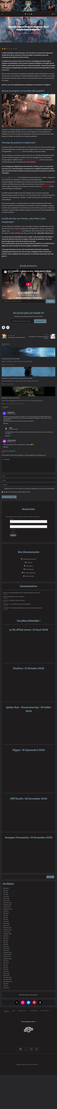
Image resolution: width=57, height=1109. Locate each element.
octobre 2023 (6, 956)
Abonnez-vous (40, 321)
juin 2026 (5, 890)
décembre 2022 (7, 977)
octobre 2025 (6, 906)
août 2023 (5, 960)
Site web (5, 484)
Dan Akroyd (14, 177)
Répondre (5, 423)
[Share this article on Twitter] (8, 327)
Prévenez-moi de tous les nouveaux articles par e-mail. (17, 492)
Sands (20, 33)
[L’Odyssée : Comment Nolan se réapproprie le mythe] (28, 371)
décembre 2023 (7, 952)
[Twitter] (27, 14)
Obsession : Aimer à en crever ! (11, 398)
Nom (4, 476)
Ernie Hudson (48, 184)
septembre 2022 (7, 981)
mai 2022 (5, 985)
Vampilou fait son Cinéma (29, 559)
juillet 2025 (6, 913)
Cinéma (13, 529)
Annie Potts (45, 186)
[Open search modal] (54, 14)
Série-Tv (13, 532)
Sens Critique (29, 566)
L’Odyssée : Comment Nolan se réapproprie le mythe (17, 378)
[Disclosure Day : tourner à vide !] (28, 352)
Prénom (12, 519)
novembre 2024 (7, 929)
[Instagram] (29, 14)
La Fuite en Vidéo (29, 576)
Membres (6, 1011)
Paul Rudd (36, 160)
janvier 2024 (6, 950)
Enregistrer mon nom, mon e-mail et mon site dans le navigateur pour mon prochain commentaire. (29, 488)
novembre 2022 (7, 979)
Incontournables (45, 1010)
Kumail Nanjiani (17, 151)
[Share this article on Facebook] (3, 327)
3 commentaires (35, 33)
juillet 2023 (6, 962)
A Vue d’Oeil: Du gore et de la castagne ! (21, 604)
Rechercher (50, 877)
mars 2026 (6, 896)
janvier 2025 (6, 925)
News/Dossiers (22, 1010)
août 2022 (6, 983)
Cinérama (29, 562)
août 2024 (5, 936)
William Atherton (15, 231)
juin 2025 (5, 915)
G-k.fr (23, 1064)
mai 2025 (5, 917)
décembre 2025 (7, 902)
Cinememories (29, 569)
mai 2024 (5, 942)
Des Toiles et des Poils (29, 572)
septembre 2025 (7, 909)
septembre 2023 (7, 958)
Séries (13, 1010)
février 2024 (6, 948)
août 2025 (5, 911)
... (32, 361)
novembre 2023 (7, 954)
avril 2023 (5, 969)
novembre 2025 (7, 904)
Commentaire (6, 459)
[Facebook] (25, 14)
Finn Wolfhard (27, 160)
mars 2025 (6, 921)
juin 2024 (5, 940)
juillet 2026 (6, 888)
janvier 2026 (6, 900)
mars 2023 (6, 971)
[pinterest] (31, 14)
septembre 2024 (7, 933)
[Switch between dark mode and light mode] (52, 14)
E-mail (4, 480)
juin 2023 (5, 965)
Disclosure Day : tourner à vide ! (11, 359)
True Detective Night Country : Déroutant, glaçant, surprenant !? (24, 592)
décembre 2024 (7, 927)
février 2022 (6, 987)
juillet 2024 (6, 938)
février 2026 (6, 898)
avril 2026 (5, 894)
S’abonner (50, 301)
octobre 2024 (6, 931)
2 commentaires (20, 403)
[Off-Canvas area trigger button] (2, 14)
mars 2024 (6, 946)
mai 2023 (5, 967)
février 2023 (6, 973)
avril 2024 (5, 944)
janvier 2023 (6, 975)
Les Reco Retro (33, 1010)
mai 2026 (5, 892)
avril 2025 (5, 919)
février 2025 (6, 923)
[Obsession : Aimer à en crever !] (28, 391)
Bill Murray (5, 177)
